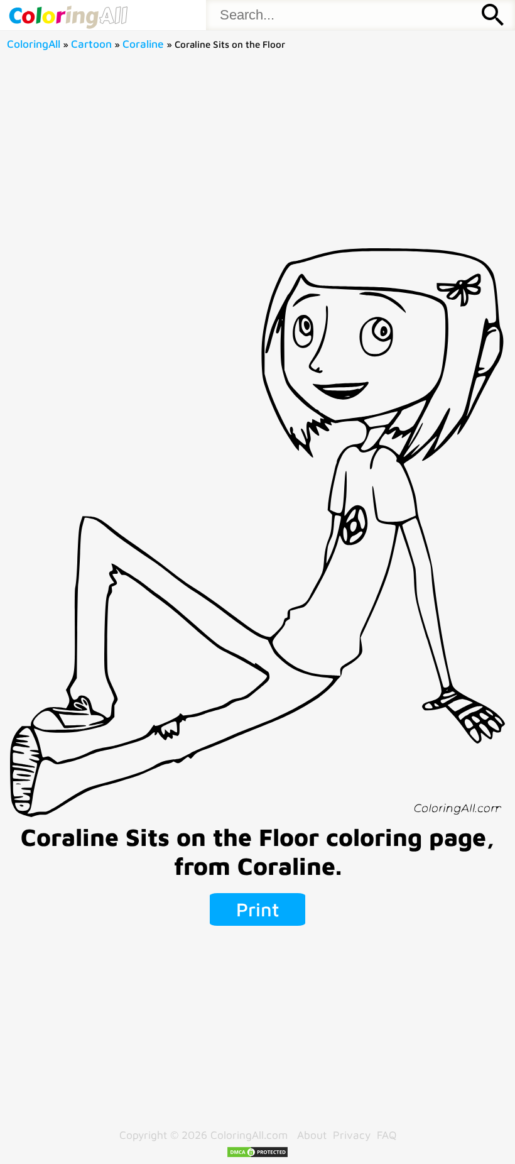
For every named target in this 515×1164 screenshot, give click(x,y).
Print (257, 909)
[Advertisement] (258, 154)
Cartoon (91, 43)
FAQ (386, 1134)
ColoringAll (33, 43)
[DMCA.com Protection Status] (257, 1154)
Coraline (143, 43)
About (312, 1134)
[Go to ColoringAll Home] (68, 15)
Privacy (352, 1134)
